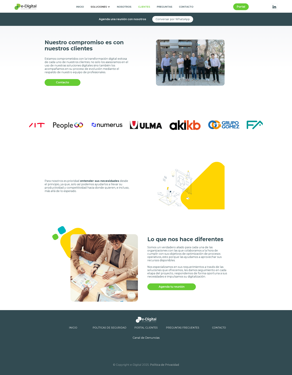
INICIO (80, 6)
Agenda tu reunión (172, 286)
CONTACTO (186, 6)
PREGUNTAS (164, 6)
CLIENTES (144, 6)
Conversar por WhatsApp (173, 19)
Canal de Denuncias (146, 337)
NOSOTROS (124, 6)
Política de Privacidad (164, 364)
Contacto (62, 82)
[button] (100, 7)
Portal (241, 6)
